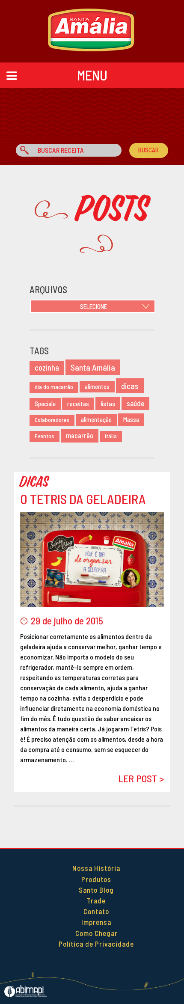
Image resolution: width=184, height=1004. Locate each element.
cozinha (47, 367)
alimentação (96, 419)
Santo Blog (96, 889)
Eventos (44, 436)
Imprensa (96, 922)
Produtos (96, 879)
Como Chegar (96, 933)
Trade (96, 900)
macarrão (79, 435)
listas (108, 403)
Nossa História (96, 868)
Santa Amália (93, 367)
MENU (92, 75)
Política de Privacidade (96, 943)
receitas (78, 403)
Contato (96, 911)
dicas (130, 386)
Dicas (34, 482)
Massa (131, 419)
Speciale (45, 403)
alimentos (97, 386)
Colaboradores (52, 419)
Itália (111, 436)
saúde (135, 403)
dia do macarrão (54, 386)
